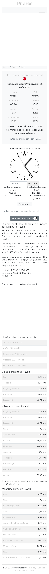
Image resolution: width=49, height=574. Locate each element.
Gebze (6, 475)
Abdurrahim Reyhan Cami (15, 523)
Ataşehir (7, 452)
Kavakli (23, 67)
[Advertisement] (24, 39)
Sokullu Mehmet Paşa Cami (16, 558)
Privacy (32, 568)
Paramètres (24, 204)
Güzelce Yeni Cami (12, 529)
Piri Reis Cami (9, 535)
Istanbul (7, 440)
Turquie (15, 67)
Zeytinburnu (9, 435)
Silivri (5, 377)
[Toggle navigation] (42, 10)
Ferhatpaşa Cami (11, 506)
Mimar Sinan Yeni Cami (13, 540)
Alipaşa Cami (9, 517)
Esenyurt (7, 394)
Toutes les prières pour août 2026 (24, 139)
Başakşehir (8, 400)
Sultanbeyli (8, 464)
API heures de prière (24, 571)
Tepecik (7, 383)
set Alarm (32, 183)
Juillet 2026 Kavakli (12, 342)
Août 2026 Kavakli (11, 348)
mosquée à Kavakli (17, 481)
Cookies (41, 568)
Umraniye (7, 446)
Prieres (24, 3)
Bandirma (7, 469)
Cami (5, 494)
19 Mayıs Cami (9, 546)
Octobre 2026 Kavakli (13, 360)
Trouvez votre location (23, 218)
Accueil (6, 67)
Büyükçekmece (11, 389)
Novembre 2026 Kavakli (14, 366)
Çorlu (6, 429)
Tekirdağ (7, 458)
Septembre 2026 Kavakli (15, 354)
